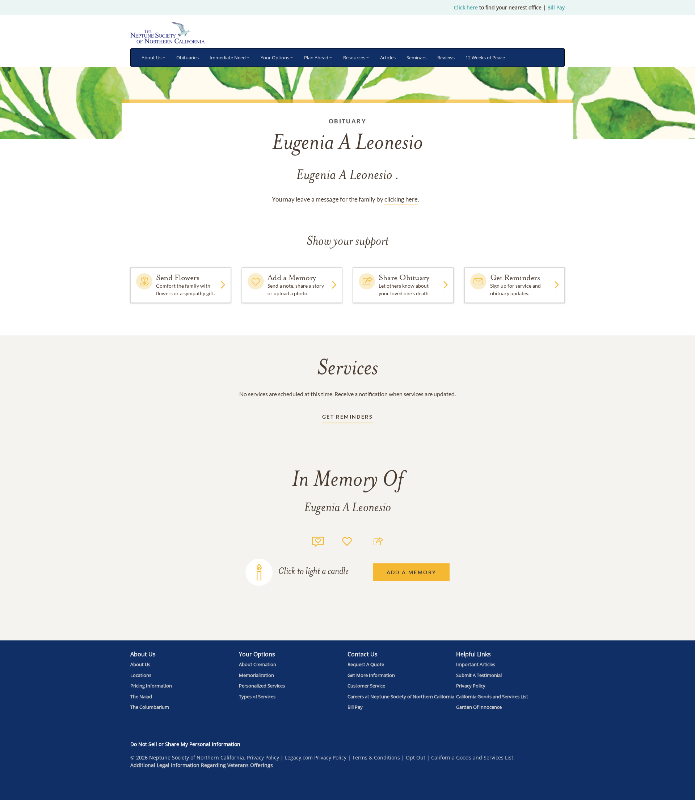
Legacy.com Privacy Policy (315, 757)
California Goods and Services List (472, 757)
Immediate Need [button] (228, 57)
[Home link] (167, 32)
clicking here (401, 199)
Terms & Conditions (376, 757)
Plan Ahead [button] (316, 57)
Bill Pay (556, 7)
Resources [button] (354, 57)
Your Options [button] (275, 57)
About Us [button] (151, 57)
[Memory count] (318, 541)
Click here (466, 7)
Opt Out (415, 757)
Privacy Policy (263, 757)
